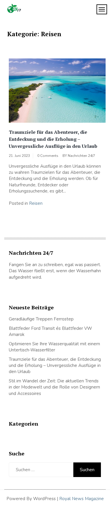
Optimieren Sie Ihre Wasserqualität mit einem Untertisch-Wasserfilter (54, 347)
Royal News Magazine (81, 499)
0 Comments (47, 155)
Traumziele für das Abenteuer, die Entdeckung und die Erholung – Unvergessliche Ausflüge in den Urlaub (53, 139)
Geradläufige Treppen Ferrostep (41, 319)
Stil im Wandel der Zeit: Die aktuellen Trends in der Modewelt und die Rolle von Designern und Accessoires (54, 387)
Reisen (36, 203)
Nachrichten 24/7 (81, 155)
